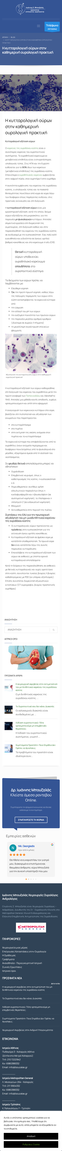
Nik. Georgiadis (26, 846)
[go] (53, 630)
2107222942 (52, 27)
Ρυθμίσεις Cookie (31, 1144)
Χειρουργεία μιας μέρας (15, 947)
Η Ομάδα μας (9, 955)
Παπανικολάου (33, 395)
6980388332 (12, 1063)
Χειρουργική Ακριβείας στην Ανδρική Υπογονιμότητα (27, 1030)
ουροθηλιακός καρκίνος (30, 174)
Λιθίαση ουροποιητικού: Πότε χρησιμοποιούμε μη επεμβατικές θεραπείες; (31, 725)
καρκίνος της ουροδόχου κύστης (22, 148)
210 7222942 (14, 1059)
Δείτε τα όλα (55, 983)
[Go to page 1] (28, 879)
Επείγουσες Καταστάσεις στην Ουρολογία (24, 951)
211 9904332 (13, 1085)
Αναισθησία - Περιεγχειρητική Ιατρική (22, 963)
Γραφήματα (8, 959)
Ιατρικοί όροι (9, 970)
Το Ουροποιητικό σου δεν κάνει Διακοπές (35, 706)
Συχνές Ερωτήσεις (12, 967)
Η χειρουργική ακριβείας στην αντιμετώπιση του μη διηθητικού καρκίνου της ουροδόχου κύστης (36, 687)
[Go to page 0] (26, 879)
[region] (31, 1131)
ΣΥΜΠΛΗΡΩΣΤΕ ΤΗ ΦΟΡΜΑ (31, 819)
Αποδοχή (31, 1136)
